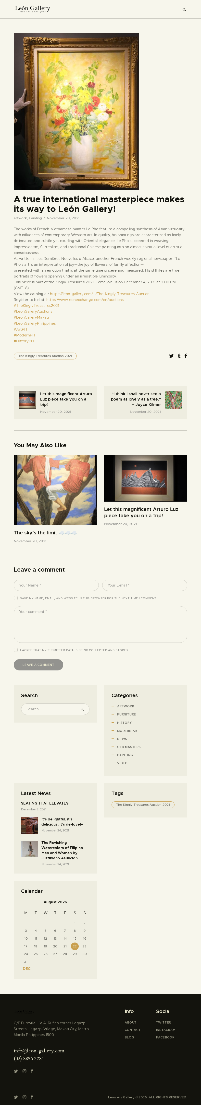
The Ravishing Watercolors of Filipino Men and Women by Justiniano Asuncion (62, 850)
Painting (35, 218)
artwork (20, 218)
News (122, 739)
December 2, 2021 (33, 809)
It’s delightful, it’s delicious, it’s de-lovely (62, 822)
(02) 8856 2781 (29, 1058)
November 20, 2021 (30, 541)
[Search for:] (55, 709)
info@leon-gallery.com (39, 1050)
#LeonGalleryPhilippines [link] (35, 323)
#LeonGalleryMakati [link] (31, 317)
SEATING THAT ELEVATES (44, 803)
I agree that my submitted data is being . (74, 650)
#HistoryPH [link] (24, 341)
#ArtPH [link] (20, 329)
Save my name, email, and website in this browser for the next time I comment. (88, 598)
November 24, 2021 (55, 830)
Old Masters (129, 747)
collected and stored (108, 650)
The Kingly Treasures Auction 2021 (45, 356)
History (124, 723)
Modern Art (128, 731)
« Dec (25, 968)
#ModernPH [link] (24, 335)
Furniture (126, 714)
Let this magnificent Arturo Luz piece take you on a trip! (141, 512)
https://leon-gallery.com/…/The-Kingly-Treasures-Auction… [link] (101, 294)
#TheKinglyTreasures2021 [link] (36, 305)
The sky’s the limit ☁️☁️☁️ (45, 533)
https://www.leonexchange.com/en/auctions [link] (85, 300)
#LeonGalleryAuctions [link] (33, 311)
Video (122, 763)
